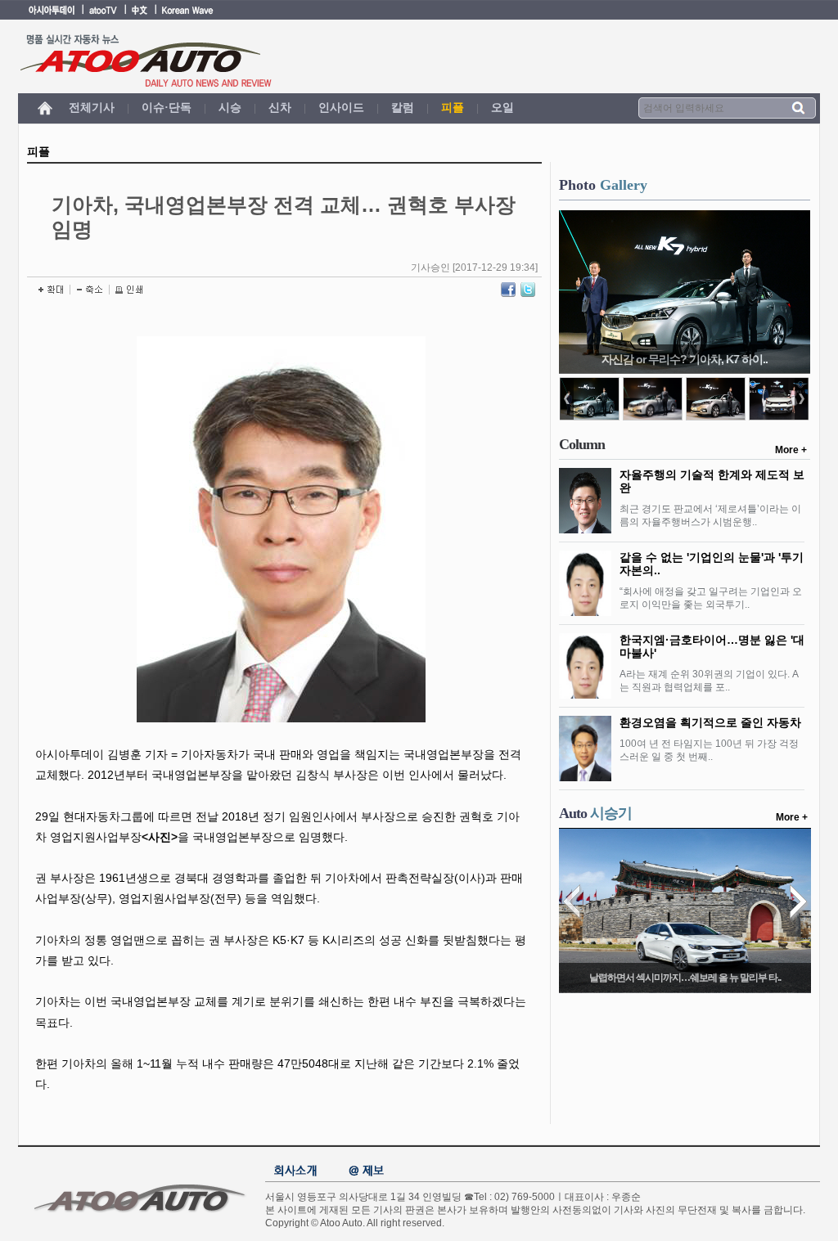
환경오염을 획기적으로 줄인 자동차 (710, 722)
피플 (452, 107)
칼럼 (402, 107)
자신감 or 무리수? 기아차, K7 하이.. (684, 359)
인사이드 (341, 107)
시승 (230, 107)
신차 (279, 107)
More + (791, 450)
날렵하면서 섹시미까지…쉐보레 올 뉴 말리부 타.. (685, 977)
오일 (502, 107)
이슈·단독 (166, 107)
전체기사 (92, 107)
